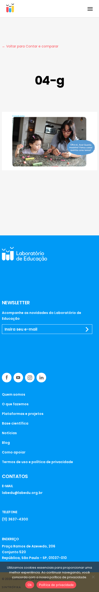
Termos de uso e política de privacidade (37, 461)
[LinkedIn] (41, 377)
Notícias (9, 433)
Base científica (15, 423)
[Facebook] (7, 377)
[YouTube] (18, 377)
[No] (93, 576)
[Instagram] (30, 377)
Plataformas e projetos (22, 413)
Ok (30, 585)
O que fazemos (15, 404)
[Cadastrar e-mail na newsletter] (87, 329)
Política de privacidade (56, 585)
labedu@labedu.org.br (22, 492)
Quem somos (13, 394)
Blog (6, 442)
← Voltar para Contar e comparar (30, 46)
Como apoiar (13, 452)
